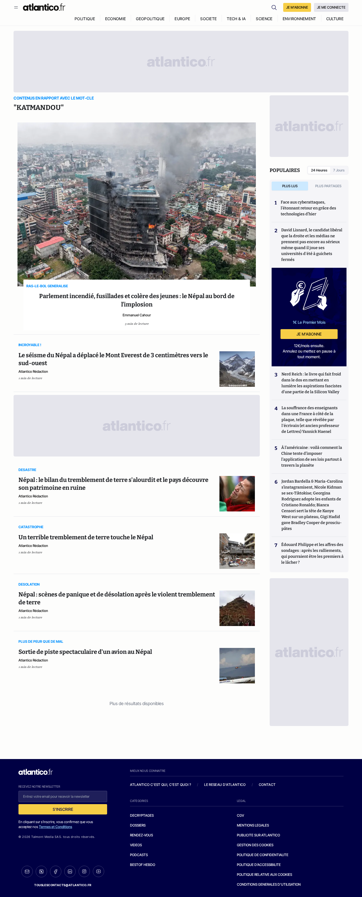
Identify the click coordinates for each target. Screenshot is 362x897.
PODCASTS (139, 855)
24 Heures (319, 170)
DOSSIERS (138, 825)
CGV (240, 815)
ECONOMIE (115, 18)
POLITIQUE (85, 18)
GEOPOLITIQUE (150, 18)
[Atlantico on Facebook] (55, 871)
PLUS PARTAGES (328, 186)
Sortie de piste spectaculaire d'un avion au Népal (85, 651)
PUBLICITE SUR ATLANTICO (258, 835)
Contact (267, 784)
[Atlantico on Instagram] (84, 871)
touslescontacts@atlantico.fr (62, 885)
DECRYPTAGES (142, 815)
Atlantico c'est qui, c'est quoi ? (160, 784)
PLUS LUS (290, 186)
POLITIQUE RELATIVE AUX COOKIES (264, 874)
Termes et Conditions (55, 827)
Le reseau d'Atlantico (225, 784)
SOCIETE (208, 18)
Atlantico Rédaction (33, 371)
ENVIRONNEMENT (299, 18)
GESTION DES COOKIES (255, 845)
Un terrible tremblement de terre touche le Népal (85, 537)
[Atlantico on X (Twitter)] (41, 871)
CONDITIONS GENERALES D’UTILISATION (269, 884)
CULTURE (335, 18)
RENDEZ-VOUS (141, 835)
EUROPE (182, 18)
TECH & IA (236, 18)
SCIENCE (264, 18)
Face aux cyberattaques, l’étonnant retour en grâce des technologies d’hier (308, 208)
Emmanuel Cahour (137, 315)
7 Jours (339, 170)
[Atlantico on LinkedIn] (70, 871)
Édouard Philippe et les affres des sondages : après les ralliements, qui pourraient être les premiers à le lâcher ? (312, 553)
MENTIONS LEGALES (253, 825)
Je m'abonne (309, 334)
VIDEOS (136, 845)
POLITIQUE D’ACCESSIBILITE (259, 865)
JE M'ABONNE (297, 7)
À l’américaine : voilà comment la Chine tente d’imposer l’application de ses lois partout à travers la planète (311, 456)
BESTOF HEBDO (142, 865)
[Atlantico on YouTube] (98, 871)
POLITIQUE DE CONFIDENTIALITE (262, 855)
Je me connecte (331, 7)
